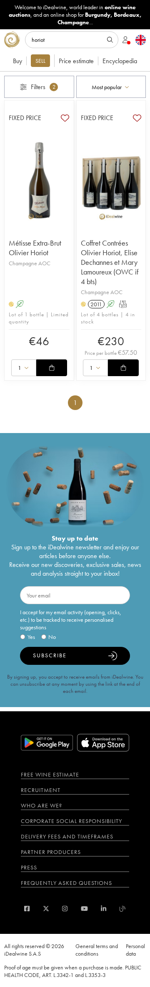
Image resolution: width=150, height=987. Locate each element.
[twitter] (46, 908)
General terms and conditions (96, 949)
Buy (17, 60)
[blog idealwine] (123, 908)
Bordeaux (127, 14)
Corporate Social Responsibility (71, 821)
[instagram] (65, 908)
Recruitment (40, 790)
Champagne (73, 22)
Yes (31, 637)
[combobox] (111, 87)
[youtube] (84, 908)
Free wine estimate (50, 774)
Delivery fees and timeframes (67, 836)
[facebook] (27, 908)
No (52, 637)
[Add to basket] (51, 367)
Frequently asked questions (66, 883)
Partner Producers (51, 852)
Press (29, 867)
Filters (43, 86)
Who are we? (41, 805)
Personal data (135, 949)
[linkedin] (103, 908)
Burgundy (97, 14)
